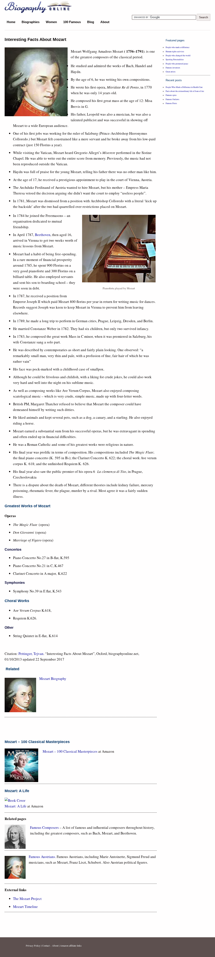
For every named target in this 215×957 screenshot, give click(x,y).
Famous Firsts (171, 103)
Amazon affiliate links (71, 945)
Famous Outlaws (172, 99)
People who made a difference (177, 47)
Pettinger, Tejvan (30, 653)
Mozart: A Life (15, 806)
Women (51, 22)
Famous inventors (173, 67)
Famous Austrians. (42, 856)
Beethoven (42, 234)
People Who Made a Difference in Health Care (184, 87)
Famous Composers (44, 827)
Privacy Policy (33, 945)
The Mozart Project (27, 898)
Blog (90, 22)
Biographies (30, 22)
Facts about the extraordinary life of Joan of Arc (185, 91)
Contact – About (50, 945)
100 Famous (72, 22)
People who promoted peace (177, 63)
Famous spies (171, 95)
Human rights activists (175, 51)
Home (11, 22)
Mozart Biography (52, 678)
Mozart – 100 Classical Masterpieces (70, 751)
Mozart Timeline (25, 906)
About (104, 22)
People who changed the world (178, 55)
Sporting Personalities (175, 59)
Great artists (171, 71)
